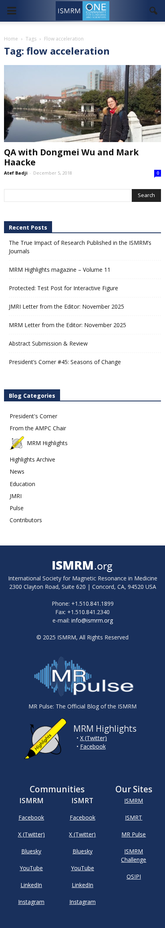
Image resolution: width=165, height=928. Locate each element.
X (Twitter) (93, 738)
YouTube (31, 868)
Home (11, 38)
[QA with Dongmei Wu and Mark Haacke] (82, 103)
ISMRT (133, 817)
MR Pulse (133, 834)
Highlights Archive (32, 459)
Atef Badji (16, 173)
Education (22, 484)
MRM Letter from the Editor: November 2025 (67, 325)
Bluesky (31, 851)
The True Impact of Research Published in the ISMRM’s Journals (80, 247)
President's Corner (33, 416)
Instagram (31, 902)
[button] (154, 11)
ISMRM (133, 800)
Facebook (93, 746)
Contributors (26, 520)
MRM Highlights (47, 443)
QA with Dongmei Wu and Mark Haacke (71, 157)
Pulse (17, 508)
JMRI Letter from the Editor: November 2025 (66, 306)
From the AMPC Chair (38, 428)
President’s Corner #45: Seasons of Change (65, 362)
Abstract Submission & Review (48, 343)
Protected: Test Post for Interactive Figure (63, 288)
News (17, 471)
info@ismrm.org (92, 620)
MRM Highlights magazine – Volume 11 (60, 269)
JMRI (16, 496)
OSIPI (134, 876)
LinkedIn (31, 885)
